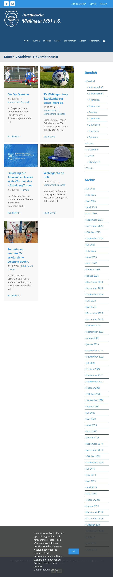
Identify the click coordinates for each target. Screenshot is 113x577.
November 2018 (94, 518)
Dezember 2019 (94, 443)
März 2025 (91, 263)
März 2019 (91, 493)
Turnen (25, 189)
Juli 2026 (90, 188)
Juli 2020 (90, 412)
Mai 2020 (91, 418)
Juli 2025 (90, 244)
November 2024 (94, 288)
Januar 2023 (92, 344)
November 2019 (94, 450)
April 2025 (91, 257)
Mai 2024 (91, 306)
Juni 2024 (91, 300)
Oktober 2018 (93, 524)
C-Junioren (94, 118)
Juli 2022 (90, 362)
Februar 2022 (93, 369)
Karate (89, 143)
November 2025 (94, 226)
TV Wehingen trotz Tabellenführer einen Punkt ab (56, 98)
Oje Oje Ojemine (18, 94)
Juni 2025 (91, 250)
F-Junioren (94, 137)
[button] (104, 41)
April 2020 (91, 425)
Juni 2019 (91, 474)
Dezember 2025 (94, 219)
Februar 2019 (93, 499)
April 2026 (91, 207)
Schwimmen (92, 149)
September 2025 (94, 238)
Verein (89, 168)
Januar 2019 (92, 506)
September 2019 (94, 462)
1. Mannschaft (96, 87)
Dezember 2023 (94, 313)
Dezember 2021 (94, 375)
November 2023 (94, 319)
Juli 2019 (90, 468)
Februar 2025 (93, 269)
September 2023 (94, 331)
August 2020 (92, 406)
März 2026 (91, 213)
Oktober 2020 (93, 394)
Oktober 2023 (93, 325)
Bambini (93, 112)
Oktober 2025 (93, 232)
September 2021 (94, 381)
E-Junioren (94, 130)
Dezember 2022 (94, 350)
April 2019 (91, 487)
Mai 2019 (91, 481)
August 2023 (92, 338)
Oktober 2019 (93, 456)
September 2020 (94, 400)
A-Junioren (94, 99)
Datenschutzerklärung (45, 569)
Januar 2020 (92, 437)
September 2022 (94, 356)
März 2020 (91, 431)
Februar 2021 (93, 387)
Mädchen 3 (27, 266)
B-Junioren (94, 106)
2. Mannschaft (96, 93)
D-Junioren (94, 124)
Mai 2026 (91, 201)
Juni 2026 (91, 194)
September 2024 (94, 294)
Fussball (25, 102)
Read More (13, 136)
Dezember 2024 (94, 282)
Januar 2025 (92, 275)
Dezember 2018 (94, 512)
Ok (73, 551)
